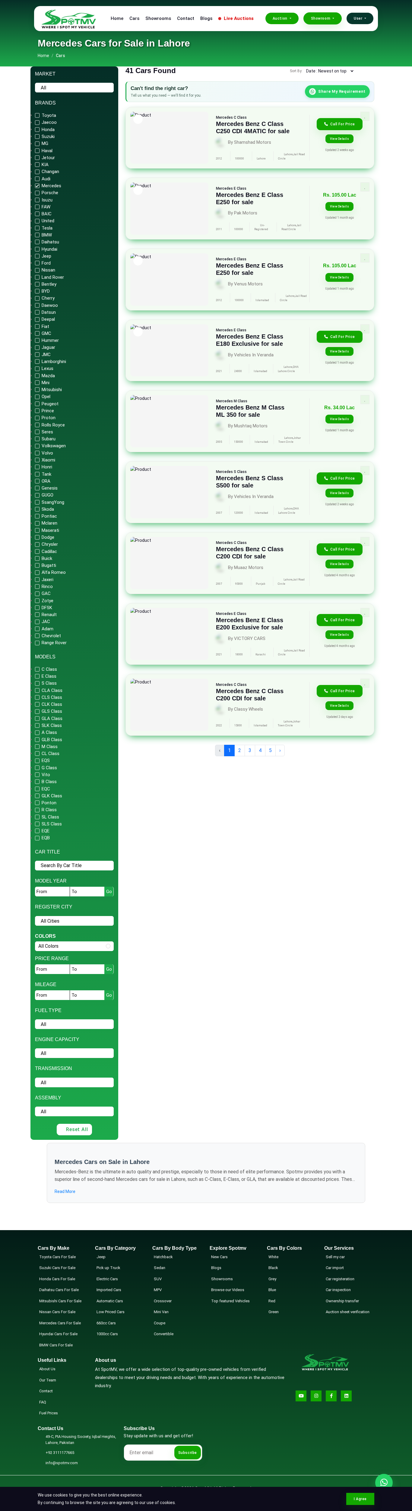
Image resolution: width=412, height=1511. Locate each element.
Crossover (163, 1301)
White (273, 1257)
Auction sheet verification (347, 1312)
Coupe (159, 1323)
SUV (158, 1279)
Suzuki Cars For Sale (57, 1267)
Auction (281, 18)
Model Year (51, 880)
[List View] (372, 71)
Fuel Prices (48, 1413)
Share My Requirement (342, 91)
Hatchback (163, 1257)
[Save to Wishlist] (364, 116)
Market (45, 73)
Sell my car (335, 1257)
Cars (134, 18)
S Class (240, 472)
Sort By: (296, 71)
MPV (158, 1290)
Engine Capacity (57, 1039)
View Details (339, 138)
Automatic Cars (110, 1301)
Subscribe (187, 1453)
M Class (240, 401)
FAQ (42, 1402)
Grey (272, 1279)
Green (273, 1312)
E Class (240, 188)
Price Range (52, 958)
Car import (335, 1267)
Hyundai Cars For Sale (58, 1334)
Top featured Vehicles (230, 1301)
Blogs (206, 18)
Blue (272, 1290)
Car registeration (340, 1279)
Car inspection (338, 1290)
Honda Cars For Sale (57, 1279)
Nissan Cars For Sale (57, 1312)
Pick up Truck (108, 1267)
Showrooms (158, 18)
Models (45, 656)
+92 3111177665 (60, 1452)
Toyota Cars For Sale (57, 1257)
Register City (53, 906)
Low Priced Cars (111, 1312)
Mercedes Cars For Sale (60, 1323)
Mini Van (161, 1312)
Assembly (48, 1097)
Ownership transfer (342, 1301)
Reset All (77, 1129)
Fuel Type (48, 1010)
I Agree (360, 1499)
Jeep (101, 1257)
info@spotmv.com (62, 1463)
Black (273, 1267)
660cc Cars (106, 1323)
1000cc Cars (107, 1334)
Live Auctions (238, 18)
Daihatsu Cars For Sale (59, 1290)
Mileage (45, 984)
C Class (240, 117)
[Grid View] (364, 71)
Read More (65, 1191)
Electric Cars (107, 1279)
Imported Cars (109, 1290)
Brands (45, 102)
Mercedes (224, 117)
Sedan (159, 1267)
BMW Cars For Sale (56, 1345)
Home (117, 18)
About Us (47, 1369)
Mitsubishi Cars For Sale (60, 1301)
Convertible (163, 1334)
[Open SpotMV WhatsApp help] (384, 1482)
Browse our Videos (227, 1290)
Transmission (53, 1068)
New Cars (219, 1257)
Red (271, 1301)
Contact (185, 18)
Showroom (321, 18)
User (358, 18)
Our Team (47, 1380)
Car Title (47, 851)
